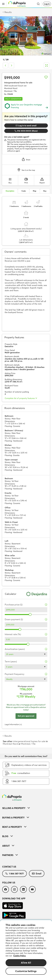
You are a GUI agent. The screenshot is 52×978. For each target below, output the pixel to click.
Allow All (26, 962)
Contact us (9, 866)
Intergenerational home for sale (18, 82)
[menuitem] (26, 808)
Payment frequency (14, 674)
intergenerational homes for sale (29, 741)
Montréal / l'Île (28, 743)
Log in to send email (27, 125)
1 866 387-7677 (16, 873)
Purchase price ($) (13, 604)
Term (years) (11, 661)
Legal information (12, 724)
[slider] (30, 614)
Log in (47, 4)
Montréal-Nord (10, 743)
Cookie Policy (19, 955)
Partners (7, 855)
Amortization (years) (15, 649)
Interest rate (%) (13, 634)
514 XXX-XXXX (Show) (27, 131)
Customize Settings (26, 971)
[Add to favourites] (46, 77)
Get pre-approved (26, 716)
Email (38, 873)
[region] (26, 949)
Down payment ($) (14, 619)
